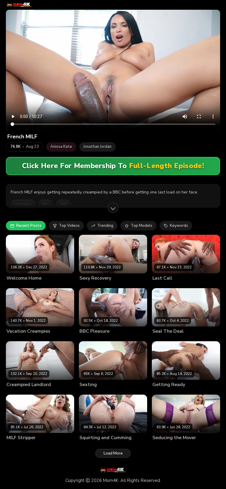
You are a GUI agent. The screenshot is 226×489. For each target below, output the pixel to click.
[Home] (19, 4)
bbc (45, 204)
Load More (113, 453)
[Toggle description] (113, 207)
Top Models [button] (141, 225)
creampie (23, 204)
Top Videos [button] (69, 225)
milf (63, 204)
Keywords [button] (179, 225)
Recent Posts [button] (28, 225)
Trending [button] (105, 225)
